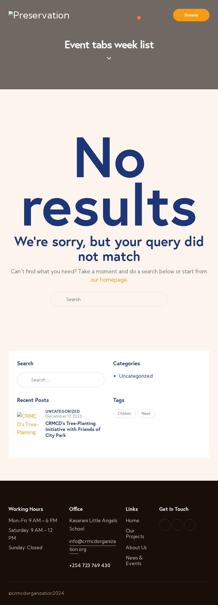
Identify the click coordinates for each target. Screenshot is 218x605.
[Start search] (58, 299)
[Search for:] (61, 380)
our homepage (108, 279)
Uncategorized (135, 376)
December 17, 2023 (63, 416)
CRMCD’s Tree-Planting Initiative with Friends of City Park (72, 429)
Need (146, 413)
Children (124, 413)
